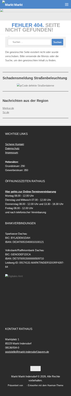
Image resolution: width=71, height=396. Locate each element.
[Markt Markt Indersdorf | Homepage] (15, 4)
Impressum (11, 152)
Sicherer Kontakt (14, 144)
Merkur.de (8, 108)
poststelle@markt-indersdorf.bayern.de (27, 351)
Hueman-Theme (55, 385)
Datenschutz (12, 148)
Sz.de (6, 112)
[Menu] (66, 4)
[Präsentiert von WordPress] (25, 385)
